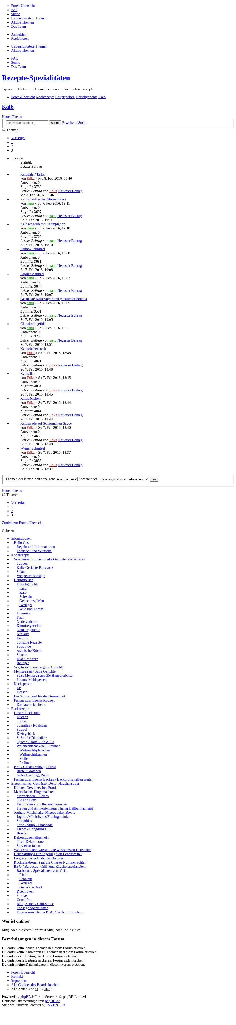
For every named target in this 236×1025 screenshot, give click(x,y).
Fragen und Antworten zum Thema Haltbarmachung (55, 808)
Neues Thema (12, 117)
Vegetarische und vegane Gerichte (38, 667)
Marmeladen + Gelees (33, 796)
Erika (31, 178)
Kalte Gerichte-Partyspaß (35, 567)
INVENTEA (55, 1005)
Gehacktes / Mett (31, 601)
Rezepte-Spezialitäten (36, 78)
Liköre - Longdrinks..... (34, 829)
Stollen (24, 758)
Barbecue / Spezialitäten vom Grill (42, 871)
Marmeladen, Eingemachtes (34, 792)
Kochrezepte (20, 555)
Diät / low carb (27, 659)
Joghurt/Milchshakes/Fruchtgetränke (43, 817)
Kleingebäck (26, 734)
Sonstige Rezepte (29, 642)
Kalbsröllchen (30, 398)
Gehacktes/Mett (30, 887)
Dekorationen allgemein (31, 837)
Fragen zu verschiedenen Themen (38, 858)
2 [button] (12, 146)
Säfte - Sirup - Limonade (35, 825)
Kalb (8, 107)
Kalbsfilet (27, 373)
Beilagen (23, 663)
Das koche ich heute (31, 704)
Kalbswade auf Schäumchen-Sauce (46, 423)
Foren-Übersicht (23, 972)
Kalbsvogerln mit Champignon (42, 224)
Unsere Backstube (27, 713)
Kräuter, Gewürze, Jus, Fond (35, 788)
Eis (19, 688)
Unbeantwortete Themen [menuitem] (29, 18)
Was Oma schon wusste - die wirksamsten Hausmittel (52, 850)
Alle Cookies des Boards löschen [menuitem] (35, 985)
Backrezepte (20, 709)
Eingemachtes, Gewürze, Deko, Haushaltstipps (45, 783)
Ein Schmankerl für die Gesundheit (39, 696)
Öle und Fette (26, 800)
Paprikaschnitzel (32, 274)
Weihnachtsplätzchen (34, 750)
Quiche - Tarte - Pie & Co (35, 742)
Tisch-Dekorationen (31, 841)
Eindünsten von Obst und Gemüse (42, 804)
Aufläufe (23, 634)
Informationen (21, 538)
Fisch (20, 617)
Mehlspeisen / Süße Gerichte (35, 671)
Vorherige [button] (18, 138)
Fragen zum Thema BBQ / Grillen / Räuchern (50, 912)
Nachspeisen (23, 684)
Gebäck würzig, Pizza (33, 775)
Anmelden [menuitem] (18, 34)
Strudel (22, 729)
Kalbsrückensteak (33, 349)
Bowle (21, 833)
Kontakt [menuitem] (17, 976)
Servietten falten (28, 846)
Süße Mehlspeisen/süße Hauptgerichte (44, 675)
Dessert (22, 692)
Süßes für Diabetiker (32, 738)
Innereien (23, 613)
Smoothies (24, 821)
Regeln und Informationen (36, 547)
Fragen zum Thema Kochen (34, 700)
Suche (55, 123)
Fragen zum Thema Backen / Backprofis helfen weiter (53, 779)
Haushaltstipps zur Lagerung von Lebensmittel (48, 854)
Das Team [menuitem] (18, 26)
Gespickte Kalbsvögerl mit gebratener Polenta (53, 299)
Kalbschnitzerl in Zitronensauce (43, 199)
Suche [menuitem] (15, 14)
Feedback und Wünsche (34, 551)
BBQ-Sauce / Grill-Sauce (35, 904)
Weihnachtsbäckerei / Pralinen (38, 746)
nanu (30, 203)
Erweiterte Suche (74, 123)
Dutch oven (25, 891)
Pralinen (25, 763)
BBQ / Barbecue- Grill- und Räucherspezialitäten (50, 866)
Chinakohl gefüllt (33, 324)
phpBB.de (52, 1001)
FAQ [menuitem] (14, 10)
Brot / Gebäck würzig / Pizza (35, 767)
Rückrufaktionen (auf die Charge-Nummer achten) (50, 862)
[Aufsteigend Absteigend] (138, 479)
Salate (21, 572)
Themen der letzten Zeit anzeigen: (31, 479)
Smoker (22, 895)
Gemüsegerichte (28, 630)
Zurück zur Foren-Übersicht (22, 523)
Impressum (19, 981)
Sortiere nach (89, 479)
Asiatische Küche (29, 651)
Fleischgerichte (27, 584)
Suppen (22, 563)
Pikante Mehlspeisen (32, 680)
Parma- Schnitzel (32, 249)
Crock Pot (24, 900)
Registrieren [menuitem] (20, 38)
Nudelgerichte (27, 621)
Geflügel (25, 605)
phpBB (25, 997)
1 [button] (12, 142)
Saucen (22, 655)
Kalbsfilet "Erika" (33, 174)
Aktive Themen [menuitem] (22, 22)
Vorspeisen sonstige (31, 576)
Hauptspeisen (23, 580)
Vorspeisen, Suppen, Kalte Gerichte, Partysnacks (49, 559)
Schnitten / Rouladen (32, 725)
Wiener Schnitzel (32, 448)
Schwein (25, 597)
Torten (21, 721)
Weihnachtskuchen (33, 754)
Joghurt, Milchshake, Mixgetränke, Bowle (44, 812)
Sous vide (24, 646)
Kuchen (22, 717)
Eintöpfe (23, 638)
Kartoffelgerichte (29, 626)
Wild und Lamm (31, 609)
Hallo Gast (22, 543)
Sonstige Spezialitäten (32, 908)
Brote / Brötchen (29, 771)
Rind (23, 588)
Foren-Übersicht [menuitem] (23, 6)
